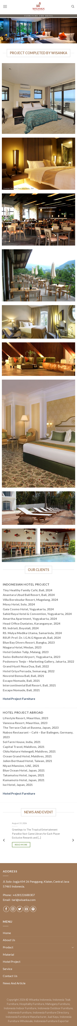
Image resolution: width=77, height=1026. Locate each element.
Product (8, 947)
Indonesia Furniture (20, 1012)
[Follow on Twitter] (20, 909)
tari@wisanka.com (24, 899)
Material (8, 954)
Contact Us (10, 976)
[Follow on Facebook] (6, 909)
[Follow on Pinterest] (33, 909)
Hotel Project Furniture (19, 698)
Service (7, 969)
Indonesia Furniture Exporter (51, 1021)
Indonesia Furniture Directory (51, 1012)
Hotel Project (11, 961)
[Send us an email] (26, 909)
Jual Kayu (52, 1016)
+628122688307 (24, 895)
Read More (21, 844)
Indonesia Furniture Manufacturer (26, 1016)
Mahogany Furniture (57, 1004)
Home (7, 933)
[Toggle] (72, 947)
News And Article (14, 983)
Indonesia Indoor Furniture (20, 1008)
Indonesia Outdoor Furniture (55, 1008)
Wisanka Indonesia (40, 999)
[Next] (73, 840)
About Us (9, 940)
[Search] (72, 6)
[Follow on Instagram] (13, 909)
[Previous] (4, 840)
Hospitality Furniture (31, 1004)
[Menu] (5, 6)
